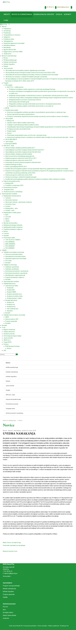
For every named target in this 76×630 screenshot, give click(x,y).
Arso (4, 609)
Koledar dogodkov (8, 591)
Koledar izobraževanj (9, 588)
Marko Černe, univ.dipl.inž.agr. (12, 542)
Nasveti (10, 430)
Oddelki (5, 597)
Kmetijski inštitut (8, 612)
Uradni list (6, 618)
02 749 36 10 (50, 7)
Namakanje (17, 430)
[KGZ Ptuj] (6, 2)
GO (17, 354)
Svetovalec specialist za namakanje (14, 545)
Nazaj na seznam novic (10, 551)
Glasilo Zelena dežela (9, 615)
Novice (5, 430)
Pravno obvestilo (42, 626)
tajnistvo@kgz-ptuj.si (63, 7)
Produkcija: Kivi (64, 626)
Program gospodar (9, 594)
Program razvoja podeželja (11, 586)
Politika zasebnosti (53, 626)
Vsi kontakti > (7, 576)
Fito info (5, 607)
